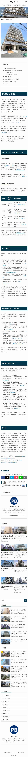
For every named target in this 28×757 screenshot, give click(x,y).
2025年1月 (6, 713)
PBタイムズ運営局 (14, 506)
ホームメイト (9, 111)
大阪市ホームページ (17, 338)
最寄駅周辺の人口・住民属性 (12, 79)
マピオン (7, 401)
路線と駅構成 (10, 72)
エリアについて (17, 752)
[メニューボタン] (2, 2)
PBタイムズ (14, 2)
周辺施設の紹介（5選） (10, 81)
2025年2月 (6, 710)
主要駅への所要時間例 (12, 74)
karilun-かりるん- (5, 132)
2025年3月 (6, 707)
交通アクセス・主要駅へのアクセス (13, 70)
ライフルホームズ (9, 165)
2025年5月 (6, 701)
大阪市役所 (12, 392)
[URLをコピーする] (25, 477)
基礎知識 (22, 752)
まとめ (6, 84)
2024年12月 (6, 716)
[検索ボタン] (26, 2)
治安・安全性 (8, 76)
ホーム (5, 752)
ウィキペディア (16, 122)
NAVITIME (5, 380)
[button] (3, 477)
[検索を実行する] (25, 600)
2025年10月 (6, 695)
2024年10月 (6, 719)
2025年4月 (6, 704)
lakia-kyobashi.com (11, 272)
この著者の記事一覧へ (14, 515)
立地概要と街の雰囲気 (10, 68)
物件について (5, 13)
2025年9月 (6, 698)
